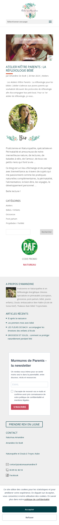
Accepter (29, 509)
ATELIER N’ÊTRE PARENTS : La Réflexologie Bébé (26, 68)
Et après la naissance (17, 318)
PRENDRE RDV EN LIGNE (24, 424)
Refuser (29, 517)
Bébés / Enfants (13, 210)
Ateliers (45, 75)
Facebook (13, 475)
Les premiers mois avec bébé (21, 322)
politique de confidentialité (36, 499)
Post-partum (11, 218)
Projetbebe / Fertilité (15, 223)
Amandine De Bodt (17, 75)
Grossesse (10, 214)
